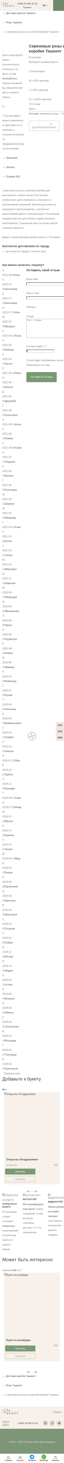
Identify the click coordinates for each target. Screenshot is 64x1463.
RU (44, 5)
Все (4, 1089)
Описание (12, 158)
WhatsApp (20, 1171)
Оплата (10, 167)
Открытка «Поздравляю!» (22, 1159)
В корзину (20, 1179)
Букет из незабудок (18, 1340)
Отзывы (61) (13, 176)
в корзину (44, 126)
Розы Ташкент (14, 22)
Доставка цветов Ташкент (21, 13)
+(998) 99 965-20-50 (27, 3)
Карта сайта (5, 1423)
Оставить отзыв (41, 377)
